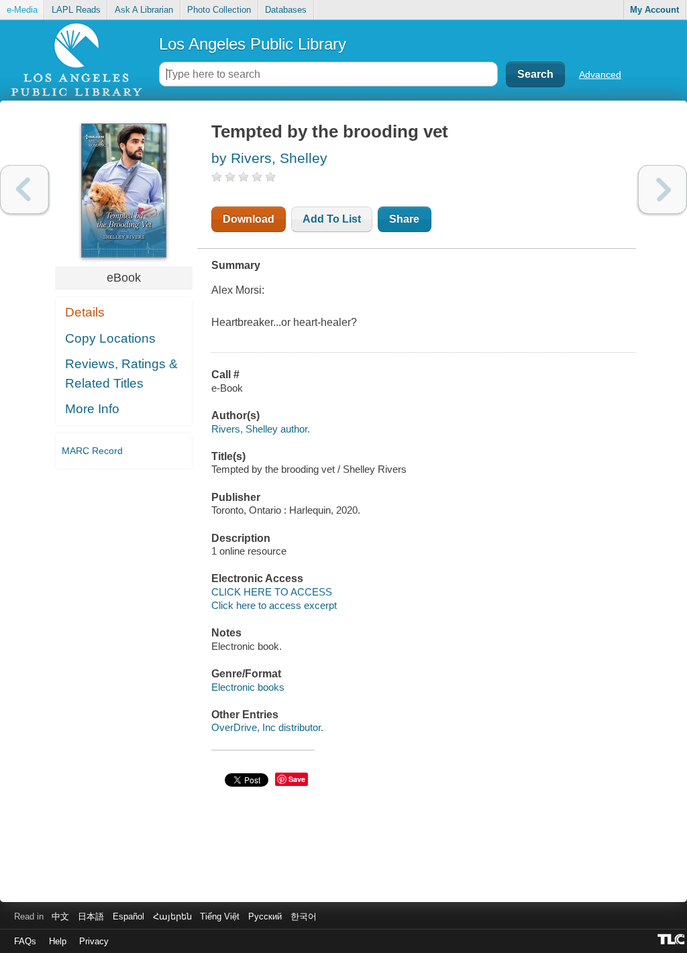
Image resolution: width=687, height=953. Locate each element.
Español (128, 916)
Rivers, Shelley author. (260, 429)
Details (85, 312)
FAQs (25, 941)
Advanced (600, 74)
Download (248, 219)
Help (57, 941)
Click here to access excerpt (274, 605)
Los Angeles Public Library (252, 44)
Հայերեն (172, 916)
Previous (24, 189)
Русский (265, 916)
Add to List (332, 219)
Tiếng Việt (220, 916)
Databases (286, 10)
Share (404, 219)
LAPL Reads (76, 10)
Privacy (94, 941)
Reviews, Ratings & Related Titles (121, 373)
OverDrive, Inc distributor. (267, 727)
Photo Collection (219, 10)
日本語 (91, 916)
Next (662, 189)
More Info (92, 409)
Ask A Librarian (144, 10)
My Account (654, 10)
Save (296, 779)
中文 (60, 916)
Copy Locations (110, 338)
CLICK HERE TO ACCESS (271, 592)
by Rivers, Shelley (269, 158)
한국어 (303, 916)
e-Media (22, 10)
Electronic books (247, 687)
